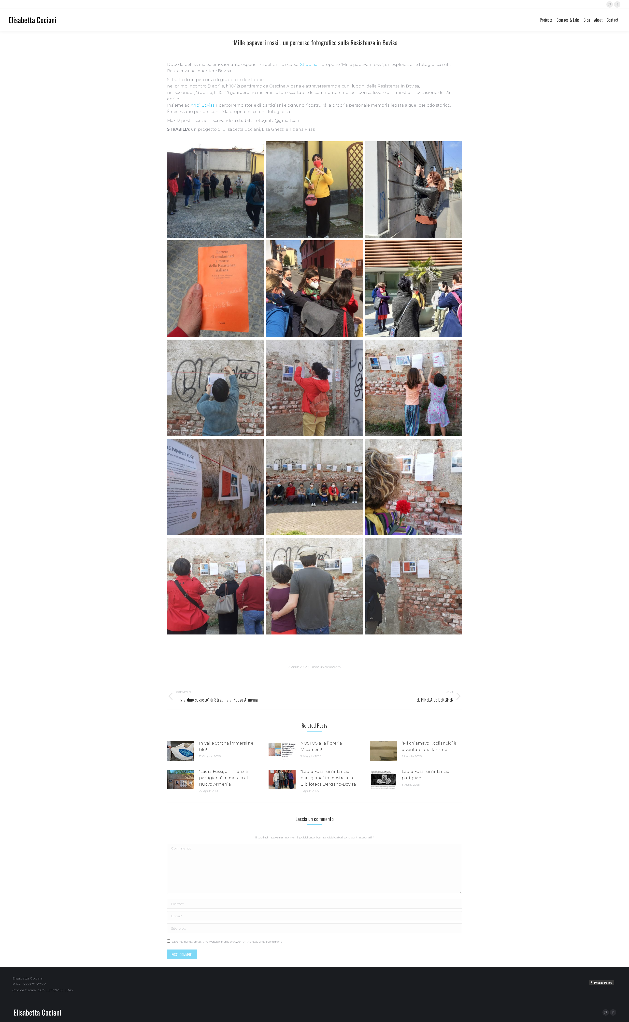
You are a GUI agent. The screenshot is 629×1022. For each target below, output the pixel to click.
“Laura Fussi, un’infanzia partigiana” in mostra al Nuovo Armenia (223, 778)
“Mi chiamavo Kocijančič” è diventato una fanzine (429, 746)
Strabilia (308, 64)
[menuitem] (546, 20)
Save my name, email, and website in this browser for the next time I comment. (227, 941)
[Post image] (180, 751)
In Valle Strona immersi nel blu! (227, 746)
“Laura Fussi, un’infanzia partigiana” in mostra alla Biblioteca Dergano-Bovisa (328, 778)
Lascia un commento (326, 667)
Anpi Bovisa (203, 105)
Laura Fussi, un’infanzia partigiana (425, 774)
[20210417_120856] (413, 288)
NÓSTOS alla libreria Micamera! (321, 746)
